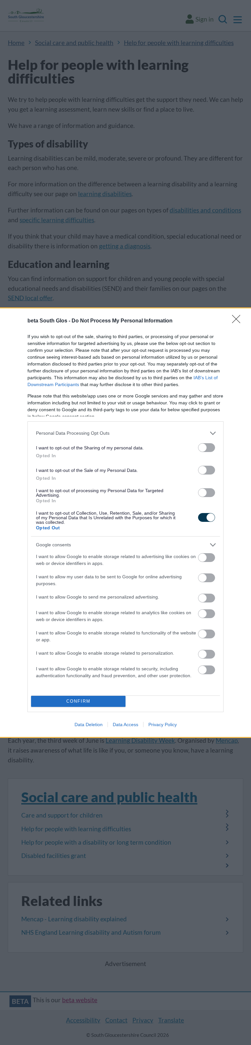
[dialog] (125, 522)
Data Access (125, 724)
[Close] (238, 321)
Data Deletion (89, 724)
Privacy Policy (162, 724)
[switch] (206, 447)
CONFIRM (78, 701)
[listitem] (125, 433)
